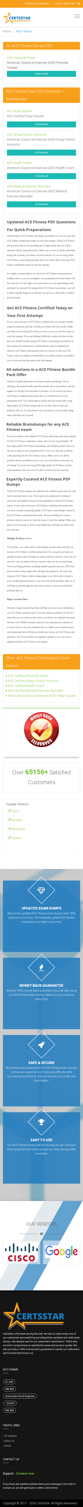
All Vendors (10, 1435)
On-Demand (41, 124)
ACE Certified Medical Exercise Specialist (35, 690)
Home (7, 31)
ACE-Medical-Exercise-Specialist (29, 186)
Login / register (65, 4)
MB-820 (9, 1388)
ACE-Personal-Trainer (21, 58)
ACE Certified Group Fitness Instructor (33, 681)
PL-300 (9, 1381)
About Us (9, 1440)
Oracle (16, 838)
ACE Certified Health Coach (26, 686)
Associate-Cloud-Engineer (20, 1396)
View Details (41, 73)
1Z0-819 (9, 1403)
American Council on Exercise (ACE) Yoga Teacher (41, 696)
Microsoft (18, 829)
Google (16, 820)
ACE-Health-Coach (19, 163)
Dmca (7, 1445)
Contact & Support (37, 4)
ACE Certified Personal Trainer (27, 676)
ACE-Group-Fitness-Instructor (27, 134)
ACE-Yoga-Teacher (19, 111)
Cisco (15, 811)
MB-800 (9, 1410)
